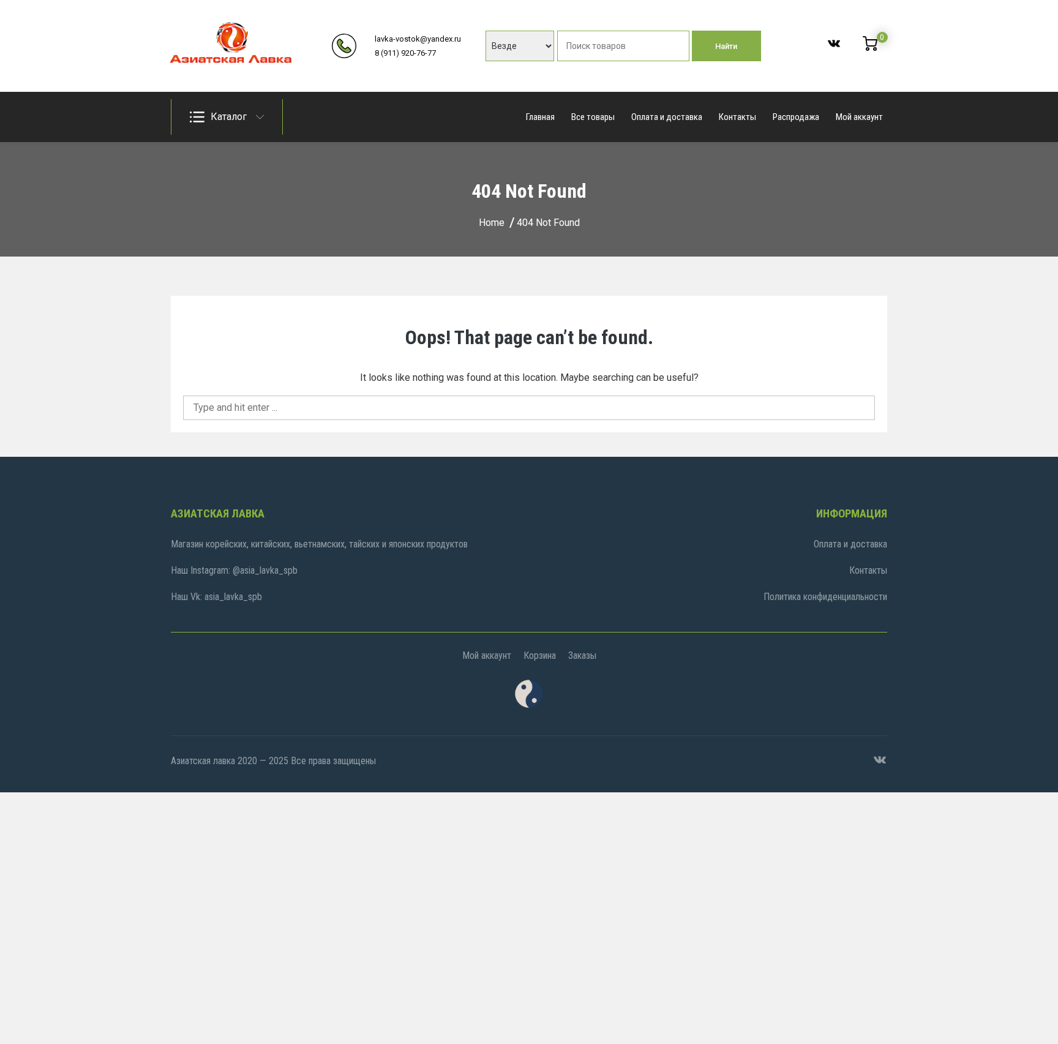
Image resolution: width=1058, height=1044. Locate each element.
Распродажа (796, 116)
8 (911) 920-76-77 (405, 53)
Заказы (582, 655)
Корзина (539, 655)
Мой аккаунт (859, 116)
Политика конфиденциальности (825, 597)
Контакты (737, 116)
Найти (726, 46)
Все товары (593, 116)
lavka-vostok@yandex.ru (418, 38)
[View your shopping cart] (870, 48)
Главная (540, 116)
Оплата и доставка (666, 116)
